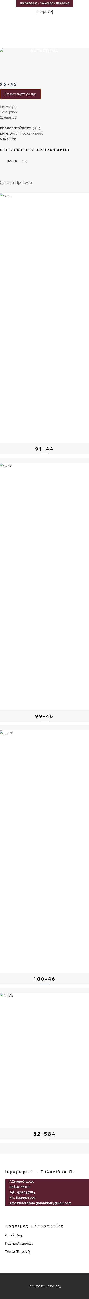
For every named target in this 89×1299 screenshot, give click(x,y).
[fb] (6, 1215)
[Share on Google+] (27, 139)
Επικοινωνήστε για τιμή (20, 94)
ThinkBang (53, 1286)
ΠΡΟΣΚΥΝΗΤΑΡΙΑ (31, 133)
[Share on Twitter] (23, 139)
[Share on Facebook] (18, 139)
